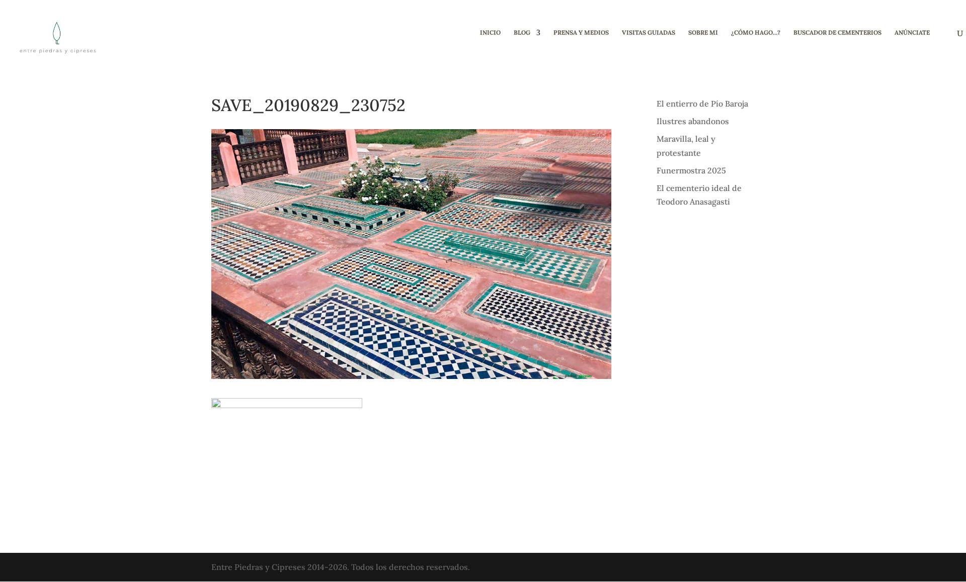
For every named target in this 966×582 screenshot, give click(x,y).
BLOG (522, 32)
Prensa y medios (581, 32)
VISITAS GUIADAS (648, 32)
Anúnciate (912, 32)
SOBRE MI (703, 32)
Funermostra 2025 (691, 170)
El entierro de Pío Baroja (702, 104)
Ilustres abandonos (693, 121)
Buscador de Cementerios (837, 32)
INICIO (490, 32)
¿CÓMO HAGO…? (755, 32)
